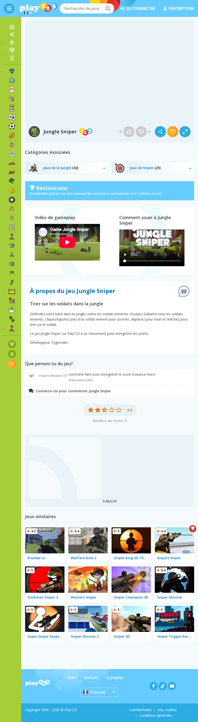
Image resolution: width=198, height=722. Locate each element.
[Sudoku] (11, 153)
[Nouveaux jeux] (11, 34)
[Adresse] (11, 282)
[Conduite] (11, 273)
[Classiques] (11, 264)
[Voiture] (11, 163)
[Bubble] (11, 98)
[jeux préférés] (12, 364)
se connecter (141, 8)
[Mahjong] (11, 89)
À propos (114, 677)
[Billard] (11, 199)
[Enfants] (11, 218)
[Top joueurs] (11, 50)
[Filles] (11, 209)
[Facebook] (153, 686)
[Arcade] (11, 236)
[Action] (11, 254)
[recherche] (108, 8)
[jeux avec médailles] (12, 354)
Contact (91, 677)
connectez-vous (87, 193)
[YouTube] (172, 686)
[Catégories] (11, 58)
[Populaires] (11, 42)
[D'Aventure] (11, 190)
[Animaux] (11, 319)
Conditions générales (155, 715)
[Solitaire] (11, 117)
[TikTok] (163, 686)
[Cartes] (11, 108)
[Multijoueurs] (11, 328)
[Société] (11, 245)
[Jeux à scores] (12, 344)
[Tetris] (11, 300)
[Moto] (11, 172)
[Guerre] (11, 181)
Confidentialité (140, 710)
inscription (181, 8)
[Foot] (11, 126)
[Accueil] (11, 26)
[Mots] (11, 227)
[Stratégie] (11, 291)
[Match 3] (11, 71)
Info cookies (167, 710)
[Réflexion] (11, 144)
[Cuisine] (11, 310)
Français (98, 692)
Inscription (38, 193)
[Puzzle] (11, 80)
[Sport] (11, 135)
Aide (71, 677)
